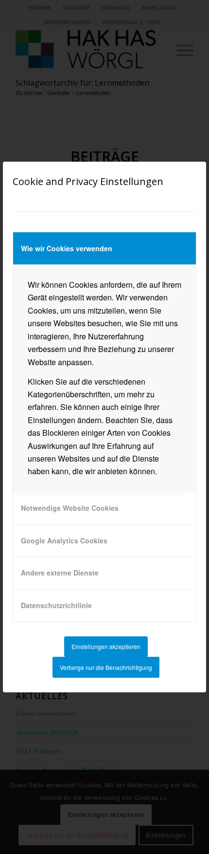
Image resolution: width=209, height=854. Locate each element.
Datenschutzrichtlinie (56, 605)
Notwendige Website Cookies (70, 508)
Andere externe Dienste (60, 572)
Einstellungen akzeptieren (105, 646)
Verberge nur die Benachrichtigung (106, 667)
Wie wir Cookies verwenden (66, 248)
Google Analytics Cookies (64, 540)
